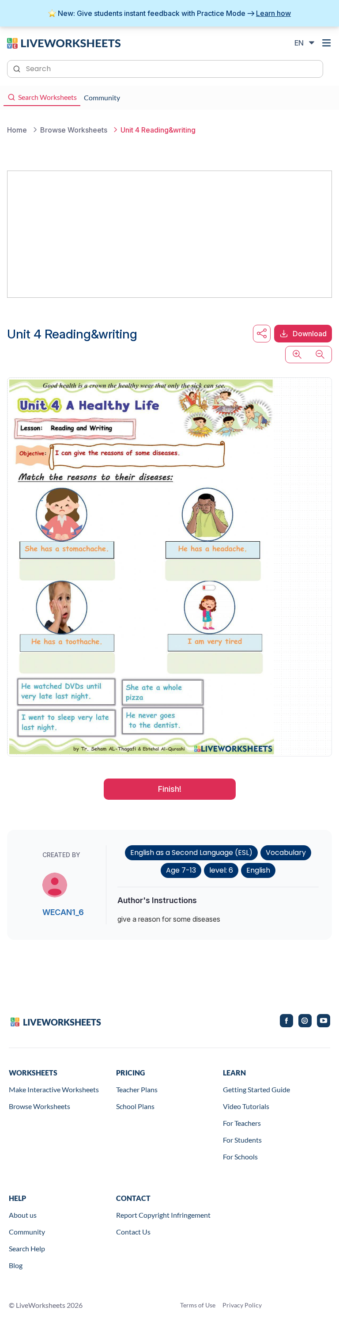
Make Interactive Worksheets (54, 1089)
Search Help (27, 1248)
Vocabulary (286, 852)
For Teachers (242, 1123)
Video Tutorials (246, 1106)
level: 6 (221, 870)
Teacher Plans (137, 1089)
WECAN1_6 (63, 912)
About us (23, 1215)
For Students (242, 1140)
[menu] (326, 43)
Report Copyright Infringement (163, 1215)
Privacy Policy (242, 1305)
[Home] (64, 42)
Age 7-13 (181, 870)
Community (27, 1231)
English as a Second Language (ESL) (191, 852)
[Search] (17, 68)
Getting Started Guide (256, 1089)
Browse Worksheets (39, 1106)
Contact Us (133, 1231)
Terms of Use (197, 1305)
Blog (16, 1265)
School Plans (135, 1106)
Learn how (273, 13)
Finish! (169, 789)
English (258, 870)
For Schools (240, 1156)
